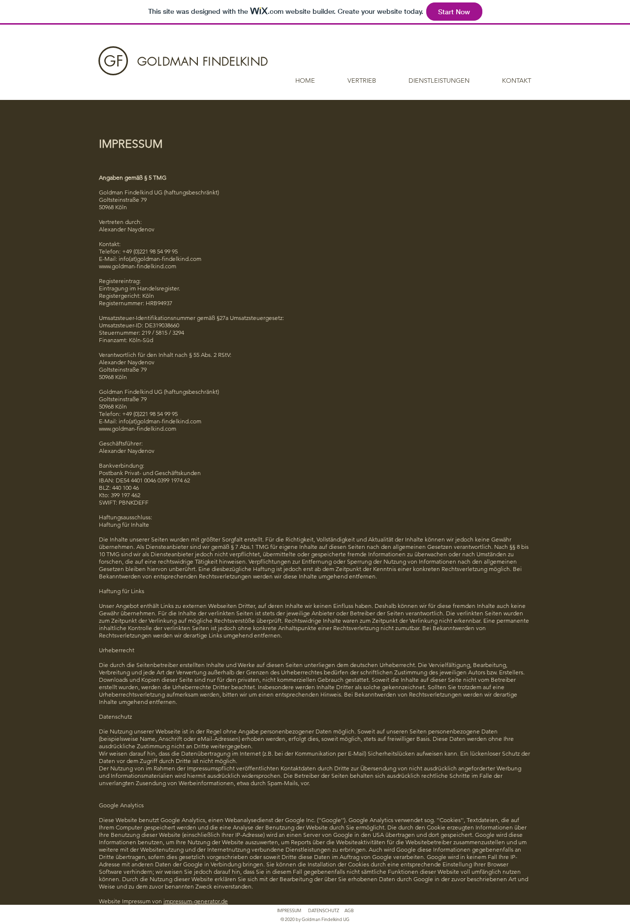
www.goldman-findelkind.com (137, 266)
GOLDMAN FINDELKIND (202, 61)
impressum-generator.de (195, 901)
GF (113, 61)
